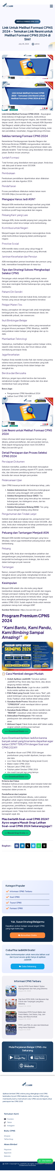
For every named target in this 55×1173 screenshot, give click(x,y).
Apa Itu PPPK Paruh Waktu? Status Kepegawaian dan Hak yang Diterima (32, 987)
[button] (51, 6)
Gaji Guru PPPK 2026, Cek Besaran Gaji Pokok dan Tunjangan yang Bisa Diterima (33, 1001)
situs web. (34, 690)
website (25, 684)
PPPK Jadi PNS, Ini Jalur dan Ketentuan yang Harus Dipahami (33, 1026)
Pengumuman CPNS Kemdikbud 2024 (23, 393)
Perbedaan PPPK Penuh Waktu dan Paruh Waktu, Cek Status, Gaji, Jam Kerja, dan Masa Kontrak (32, 1014)
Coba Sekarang (29, 966)
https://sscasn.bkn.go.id (31, 610)
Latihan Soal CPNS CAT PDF (19, 396)
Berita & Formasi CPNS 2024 (27, 21)
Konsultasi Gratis (29, 935)
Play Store (22, 682)
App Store (35, 682)
